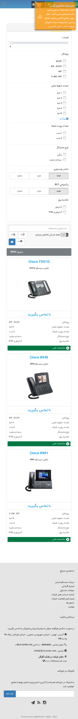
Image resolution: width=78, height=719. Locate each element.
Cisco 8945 (39, 357)
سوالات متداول (67, 590)
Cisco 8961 (39, 453)
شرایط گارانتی (67, 586)
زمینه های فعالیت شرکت (62, 598)
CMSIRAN (39, 717)
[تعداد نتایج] (20, 241)
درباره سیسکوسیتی (64, 582)
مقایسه (15, 261)
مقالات (71, 607)
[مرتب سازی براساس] (22, 235)
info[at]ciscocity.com (45, 651)
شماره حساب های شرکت (62, 594)
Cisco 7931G (39, 262)
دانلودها (70, 603)
